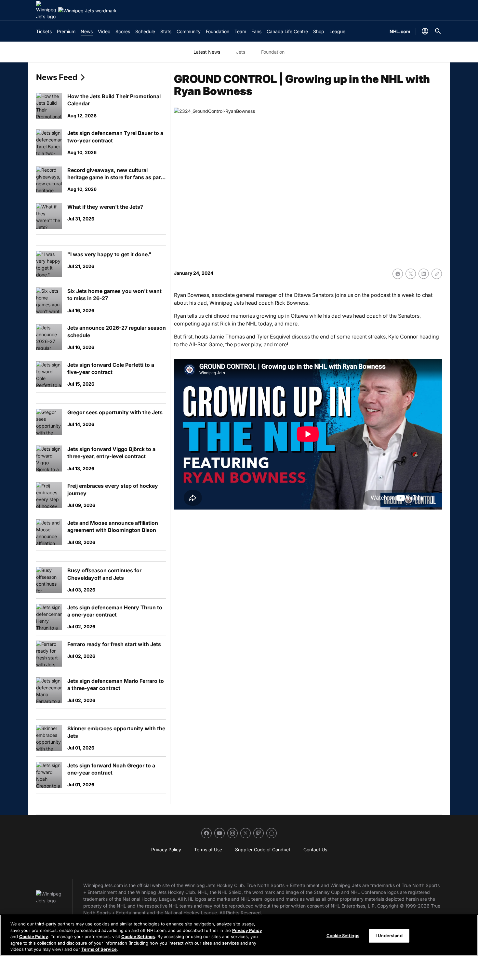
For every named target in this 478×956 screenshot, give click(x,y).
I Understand (389, 935)
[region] (239, 935)
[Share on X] (410, 274)
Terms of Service (99, 949)
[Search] (438, 31)
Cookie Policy (33, 936)
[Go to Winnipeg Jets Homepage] (46, 10)
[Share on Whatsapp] (397, 274)
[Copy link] (437, 274)
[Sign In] (425, 31)
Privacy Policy (247, 930)
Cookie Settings (138, 936)
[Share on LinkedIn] (423, 274)
